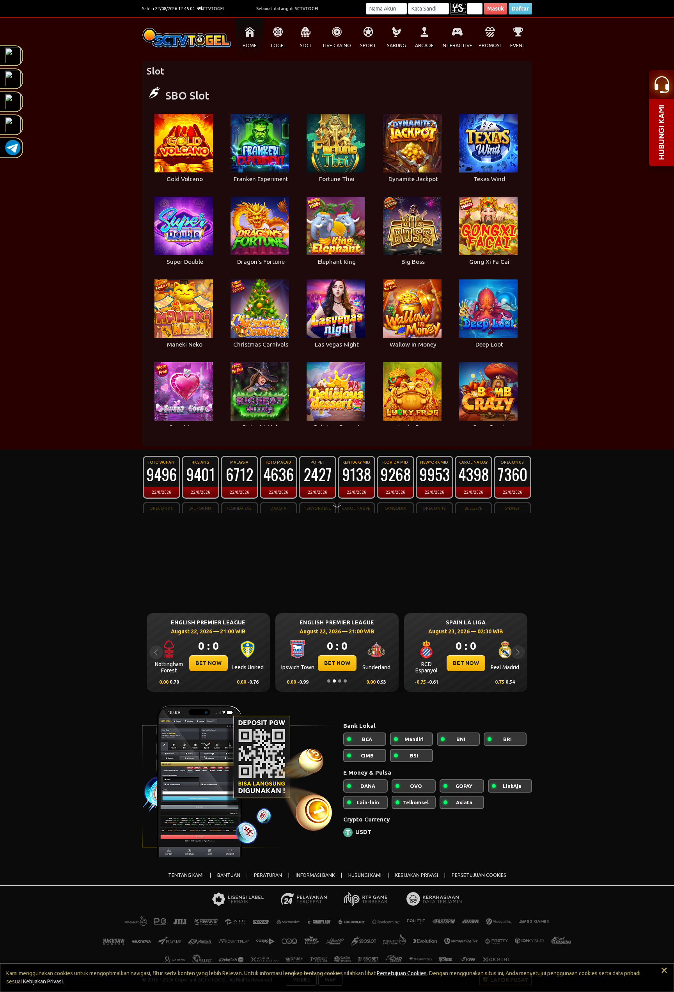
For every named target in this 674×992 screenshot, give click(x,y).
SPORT (368, 45)
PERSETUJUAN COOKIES (479, 875)
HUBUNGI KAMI (364, 875)
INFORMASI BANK (315, 875)
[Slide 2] (334, 681)
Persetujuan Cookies (402, 973)
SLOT (306, 45)
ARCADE (424, 45)
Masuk (495, 8)
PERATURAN (268, 875)
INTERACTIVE (457, 45)
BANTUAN (228, 875)
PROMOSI (490, 45)
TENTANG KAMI (186, 875)
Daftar (520, 8)
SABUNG (396, 45)
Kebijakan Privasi (43, 981)
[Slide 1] (328, 681)
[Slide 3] (339, 681)
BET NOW (208, 663)
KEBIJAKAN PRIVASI (416, 875)
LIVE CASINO (337, 45)
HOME (250, 45)
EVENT (518, 45)
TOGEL (278, 45)
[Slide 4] (345, 681)
